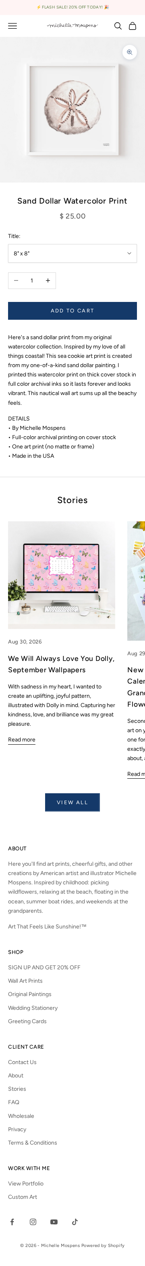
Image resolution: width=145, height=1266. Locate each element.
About (15, 1075)
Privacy (17, 1129)
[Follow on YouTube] (54, 1222)
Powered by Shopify (103, 1245)
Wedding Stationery (33, 1008)
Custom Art (22, 1197)
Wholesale (21, 1116)
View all (72, 802)
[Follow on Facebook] (12, 1222)
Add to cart (73, 311)
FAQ (13, 1102)
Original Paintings (30, 994)
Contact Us (22, 1062)
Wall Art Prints (25, 980)
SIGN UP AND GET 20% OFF (44, 967)
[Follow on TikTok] (75, 1222)
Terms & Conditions (32, 1142)
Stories (17, 1088)
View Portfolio (26, 1183)
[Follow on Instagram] (33, 1222)
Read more (21, 739)
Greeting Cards (27, 1021)
